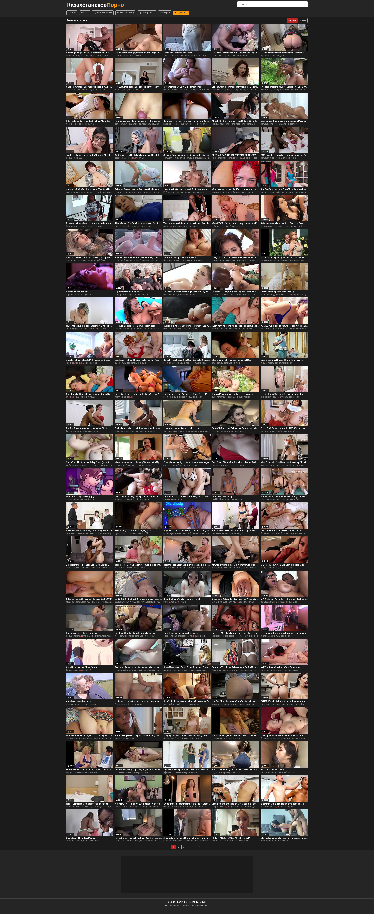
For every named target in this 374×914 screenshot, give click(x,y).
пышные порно (100, 55)
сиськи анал (218, 465)
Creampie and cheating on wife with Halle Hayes (235, 804)
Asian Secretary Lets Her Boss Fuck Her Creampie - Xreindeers (284, 223)
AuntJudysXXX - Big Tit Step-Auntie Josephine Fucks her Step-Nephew (138, 496)
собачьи (279, 124)
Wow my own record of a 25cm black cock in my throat (235, 189)
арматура (227, 772)
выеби (118, 363)
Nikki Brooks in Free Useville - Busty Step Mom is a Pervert (284, 462)
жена (77, 363)
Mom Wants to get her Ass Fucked (179, 257)
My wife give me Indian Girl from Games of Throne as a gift (235, 565)
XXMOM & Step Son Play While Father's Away (282, 667)
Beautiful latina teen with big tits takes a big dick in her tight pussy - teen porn (187, 565)
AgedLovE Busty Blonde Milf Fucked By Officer (88, 360)
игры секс (140, 567)
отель (113, 806)
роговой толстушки (229, 602)
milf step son (121, 226)
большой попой (287, 431)
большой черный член (174, 704)
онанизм (228, 704)
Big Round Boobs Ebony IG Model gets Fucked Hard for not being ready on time (138, 633)
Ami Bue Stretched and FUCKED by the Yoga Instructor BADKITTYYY (284, 189)
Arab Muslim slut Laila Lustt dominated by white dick (138, 155)
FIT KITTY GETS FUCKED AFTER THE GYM (231, 838)
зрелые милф (83, 704)
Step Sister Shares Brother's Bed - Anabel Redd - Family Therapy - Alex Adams (235, 462)
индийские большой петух (231, 567)
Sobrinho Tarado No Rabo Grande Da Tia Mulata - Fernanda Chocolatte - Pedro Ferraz (235, 667)
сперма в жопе (185, 636)
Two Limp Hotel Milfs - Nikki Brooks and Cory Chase (284, 530)
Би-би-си (253, 636)
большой (88, 55)
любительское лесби (271, 192)
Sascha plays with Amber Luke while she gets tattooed (89, 257)
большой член (267, 124)
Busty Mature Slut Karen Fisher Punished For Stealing (187, 667)
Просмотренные (147, 13)
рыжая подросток (237, 465)
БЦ (80, 158)
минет (215, 328)
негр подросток (238, 124)
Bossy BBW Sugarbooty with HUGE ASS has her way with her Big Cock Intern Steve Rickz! (284, 428)
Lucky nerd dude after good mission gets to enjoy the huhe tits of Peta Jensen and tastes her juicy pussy (138, 701)
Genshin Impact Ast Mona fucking (82, 667)
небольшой (289, 772)
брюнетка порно (220, 670)
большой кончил (239, 55)
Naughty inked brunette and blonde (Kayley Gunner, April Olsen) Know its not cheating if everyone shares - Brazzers (89, 394)
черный (69, 841)
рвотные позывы (74, 533)
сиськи (192, 89)
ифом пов (265, 55)
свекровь (237, 158)
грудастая (225, 431)
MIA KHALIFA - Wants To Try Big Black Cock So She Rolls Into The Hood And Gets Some (284, 599)
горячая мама (170, 841)
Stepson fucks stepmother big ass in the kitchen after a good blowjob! (187, 155)
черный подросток (221, 124)
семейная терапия (221, 533)
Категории (165, 13)
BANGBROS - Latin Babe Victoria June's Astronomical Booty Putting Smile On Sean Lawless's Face (284, 701)
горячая (70, 294)
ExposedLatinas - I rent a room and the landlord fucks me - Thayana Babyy (89, 223)
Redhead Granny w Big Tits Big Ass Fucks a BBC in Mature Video (235, 292)
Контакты (194, 902)
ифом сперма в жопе (222, 158)
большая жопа (135, 89)
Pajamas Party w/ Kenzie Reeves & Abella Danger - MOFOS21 (138, 189)
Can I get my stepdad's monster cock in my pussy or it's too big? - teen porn (89, 87)
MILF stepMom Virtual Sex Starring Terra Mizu (282, 565)
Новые (303, 20)
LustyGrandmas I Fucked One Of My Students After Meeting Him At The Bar (235, 257)
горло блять (218, 55)
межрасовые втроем (180, 226)
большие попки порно (203, 567)
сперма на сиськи (197, 670)
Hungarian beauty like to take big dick (181, 428)
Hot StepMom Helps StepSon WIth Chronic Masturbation (235, 701)
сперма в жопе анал (270, 499)
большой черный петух (202, 841)
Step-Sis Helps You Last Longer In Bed (181, 599)
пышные (225, 226)
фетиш (219, 363)
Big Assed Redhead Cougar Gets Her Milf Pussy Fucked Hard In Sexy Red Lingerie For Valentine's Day (138, 360)
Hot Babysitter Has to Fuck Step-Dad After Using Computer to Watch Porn (138, 838)
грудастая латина (93, 226)
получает (281, 806)
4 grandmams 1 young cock (128, 292)
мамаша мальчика (279, 260)
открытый (71, 704)
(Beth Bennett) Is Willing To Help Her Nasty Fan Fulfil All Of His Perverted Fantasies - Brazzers (235, 326)
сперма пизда (170, 636)
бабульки (131, 294)
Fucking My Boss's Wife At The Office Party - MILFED (187, 394)
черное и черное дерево (224, 636)
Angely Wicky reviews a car (79, 701)
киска (69, 89)
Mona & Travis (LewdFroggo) (80, 496)
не (77, 158)
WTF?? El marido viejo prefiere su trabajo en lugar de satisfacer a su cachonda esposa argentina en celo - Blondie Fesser (89, 804)
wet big (166, 602)
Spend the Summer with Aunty (177, 53)
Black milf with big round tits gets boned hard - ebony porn (284, 804)
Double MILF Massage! (223, 496)
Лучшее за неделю (103, 13)
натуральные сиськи (256, 89)
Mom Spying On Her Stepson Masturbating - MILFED (138, 735)
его (132, 397)
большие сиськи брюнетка (136, 260)
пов (68, 124)
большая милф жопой (174, 158)
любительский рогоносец (135, 670)
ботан (118, 704)
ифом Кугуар (121, 89)
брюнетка (71, 431)
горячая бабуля (301, 294)
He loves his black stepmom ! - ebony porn (135, 326)
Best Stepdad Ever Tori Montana (81, 838)
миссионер (129, 158)
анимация (78, 499)
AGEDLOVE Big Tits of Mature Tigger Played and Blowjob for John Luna (284, 326)
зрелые (118, 499)
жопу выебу (100, 328)
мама (173, 499)
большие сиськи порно (239, 397)
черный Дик (291, 602)
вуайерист (266, 397)
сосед (152, 431)
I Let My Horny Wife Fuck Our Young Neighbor (282, 394)
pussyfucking (273, 89)
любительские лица (124, 636)
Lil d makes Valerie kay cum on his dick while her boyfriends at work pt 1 (284, 838)
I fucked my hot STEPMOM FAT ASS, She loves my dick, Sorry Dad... (187, 496)
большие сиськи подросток (153, 192)
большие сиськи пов (243, 192)
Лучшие (85, 13)
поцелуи (136, 772)
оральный (217, 841)
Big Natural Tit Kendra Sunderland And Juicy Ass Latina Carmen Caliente (187, 530)
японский (136, 55)
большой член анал (139, 431)
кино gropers (234, 738)
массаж (230, 499)
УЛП (146, 533)
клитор (127, 397)
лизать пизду (180, 772)
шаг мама (147, 465)
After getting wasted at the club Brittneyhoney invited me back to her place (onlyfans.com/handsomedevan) (187, 838)
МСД (92, 397)
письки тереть (267, 363)
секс (298, 431)
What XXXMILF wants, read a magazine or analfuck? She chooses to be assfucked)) (235, 223)
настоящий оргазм (209, 431)
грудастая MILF (277, 328)
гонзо (186, 533)
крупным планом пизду (98, 602)
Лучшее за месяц (125, 13)
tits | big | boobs (238, 89)
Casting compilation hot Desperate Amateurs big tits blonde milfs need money (284, 735)
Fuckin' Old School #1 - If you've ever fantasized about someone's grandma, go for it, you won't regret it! (89, 769)
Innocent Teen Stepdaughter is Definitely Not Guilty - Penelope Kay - (89, 735)
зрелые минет (170, 465)
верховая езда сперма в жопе (275, 226)
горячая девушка (150, 124)
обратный (140, 158)
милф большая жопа (91, 636)
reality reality (242, 636)
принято (167, 328)
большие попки (137, 602)
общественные (122, 602)
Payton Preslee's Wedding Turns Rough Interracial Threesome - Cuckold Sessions (89, 530)
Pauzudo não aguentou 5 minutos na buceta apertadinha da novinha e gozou (138, 667)
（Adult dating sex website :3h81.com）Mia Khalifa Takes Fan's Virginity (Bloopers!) (89, 155)
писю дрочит (290, 124)
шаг (132, 738)
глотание (227, 841)
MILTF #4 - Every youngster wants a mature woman (284, 257)
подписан (85, 260)
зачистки (235, 533)
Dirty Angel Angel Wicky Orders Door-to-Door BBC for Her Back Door (89, 53)
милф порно (186, 363)
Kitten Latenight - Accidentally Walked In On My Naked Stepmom (138, 462)
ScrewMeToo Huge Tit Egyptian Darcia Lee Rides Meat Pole (235, 428)
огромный (128, 499)
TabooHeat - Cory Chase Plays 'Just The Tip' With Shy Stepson (138, 565)
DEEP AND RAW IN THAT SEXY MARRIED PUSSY (234, 155)
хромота (89, 124)
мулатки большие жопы (141, 328)
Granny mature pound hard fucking (277, 292)
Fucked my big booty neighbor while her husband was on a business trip (138, 428)
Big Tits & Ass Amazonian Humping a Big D (86, 428)
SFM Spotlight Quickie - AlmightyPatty (133, 530)
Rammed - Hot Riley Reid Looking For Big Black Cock (187, 121)
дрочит (243, 533)
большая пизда (133, 124)
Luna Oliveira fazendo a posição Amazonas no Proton (187, 189)
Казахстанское (75, 4)
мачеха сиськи (122, 328)
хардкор (127, 55)
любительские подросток (208, 89)
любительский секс (270, 431)
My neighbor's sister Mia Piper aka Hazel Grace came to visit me (187, 804)
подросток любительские (175, 89)
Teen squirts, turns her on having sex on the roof (284, 633)
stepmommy (286, 567)
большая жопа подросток (204, 806)
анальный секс (268, 636)
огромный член (131, 841)
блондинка (120, 192)
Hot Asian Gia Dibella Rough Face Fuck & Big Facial (235, 53)
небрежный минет (101, 567)
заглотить (197, 260)
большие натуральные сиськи (189, 55)
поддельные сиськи (299, 533)
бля (68, 226)
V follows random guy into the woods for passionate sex (138, 53)
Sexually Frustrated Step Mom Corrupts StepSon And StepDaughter (187, 360)
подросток (217, 772)
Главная (72, 13)
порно (229, 192)
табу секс (130, 567)
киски (166, 567)
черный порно (283, 158)
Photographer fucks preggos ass (82, 633)
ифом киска (217, 704)
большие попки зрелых (250, 294)
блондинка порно (74, 55)
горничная (287, 363)
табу (277, 567)
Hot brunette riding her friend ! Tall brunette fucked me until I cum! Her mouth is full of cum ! (235, 769)
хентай (84, 670)
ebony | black (184, 841)
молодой (193, 294)
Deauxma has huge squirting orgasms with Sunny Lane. (138, 769)
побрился (286, 192)
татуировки (120, 294)
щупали (215, 738)
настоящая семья (100, 806)
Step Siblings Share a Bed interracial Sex (231, 360)
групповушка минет (172, 533)
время (166, 226)
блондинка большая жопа (289, 738)
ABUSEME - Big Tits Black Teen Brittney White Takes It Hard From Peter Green (235, 121)
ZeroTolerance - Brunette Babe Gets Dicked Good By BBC (89, 565)
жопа (145, 89)
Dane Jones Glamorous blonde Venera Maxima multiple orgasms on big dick (284, 121)
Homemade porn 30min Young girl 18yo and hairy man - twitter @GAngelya (138, 121)
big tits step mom (141, 499)
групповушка (132, 192)
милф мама (266, 465)
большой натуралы (221, 89)
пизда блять (233, 806)
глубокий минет (193, 124)
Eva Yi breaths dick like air (273, 769)
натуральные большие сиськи (250, 670)
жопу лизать (195, 738)
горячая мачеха (171, 363)
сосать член (186, 260)
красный (234, 294)
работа (264, 841)
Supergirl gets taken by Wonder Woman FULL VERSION (187, 326)
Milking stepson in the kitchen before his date (282, 53)
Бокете (232, 670)
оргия (196, 465)
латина (118, 670)
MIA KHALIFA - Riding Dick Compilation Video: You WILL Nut (138, 804)
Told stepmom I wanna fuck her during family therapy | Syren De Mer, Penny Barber (235, 530)
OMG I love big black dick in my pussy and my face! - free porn (284, 155)
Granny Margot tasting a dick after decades (232, 394)
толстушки (222, 397)
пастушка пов (267, 567)
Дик (282, 55)
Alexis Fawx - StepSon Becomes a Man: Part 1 (136, 223)
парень (118, 55)
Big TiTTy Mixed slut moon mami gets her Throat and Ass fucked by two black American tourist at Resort (235, 633)
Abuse (203, 902)
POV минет (168, 192)
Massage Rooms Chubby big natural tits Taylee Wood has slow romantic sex (187, 292)
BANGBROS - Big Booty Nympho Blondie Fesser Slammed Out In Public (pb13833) (138, 599)
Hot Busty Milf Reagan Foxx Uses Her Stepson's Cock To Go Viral (138, 87)
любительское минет (112, 636)
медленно (183, 294)
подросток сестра (172, 806)
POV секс (119, 841)
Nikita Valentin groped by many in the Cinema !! (234, 735)
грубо (227, 55)
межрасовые (267, 772)
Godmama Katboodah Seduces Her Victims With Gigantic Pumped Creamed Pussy (235, 599)
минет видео (81, 772)
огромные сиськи (74, 192)
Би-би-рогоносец (251, 158)
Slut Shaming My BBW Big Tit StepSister (182, 87)
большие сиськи (80, 89)
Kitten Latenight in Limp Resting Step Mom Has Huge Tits (89, 121)
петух (204, 124)
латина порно (77, 226)
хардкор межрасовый (174, 124)
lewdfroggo (89, 499)
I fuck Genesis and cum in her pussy (180, 633)
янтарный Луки (98, 260)
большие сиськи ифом (296, 328)
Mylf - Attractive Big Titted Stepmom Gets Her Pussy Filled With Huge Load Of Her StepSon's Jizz (89, 326)
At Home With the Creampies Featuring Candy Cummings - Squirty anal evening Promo (284, 496)
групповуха (142, 294)
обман (69, 397)
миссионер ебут (84, 567)
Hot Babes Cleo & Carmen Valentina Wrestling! (137, 394)
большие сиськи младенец (139, 806)
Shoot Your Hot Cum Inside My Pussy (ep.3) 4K (88, 462)
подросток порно (97, 89)
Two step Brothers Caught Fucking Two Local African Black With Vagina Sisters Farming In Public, (284, 87)
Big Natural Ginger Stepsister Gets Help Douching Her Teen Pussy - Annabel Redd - (235, 87)
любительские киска (76, 465)
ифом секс (120, 465)
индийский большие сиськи (293, 89)
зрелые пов (169, 55)
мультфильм (121, 533)
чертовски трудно (269, 294)
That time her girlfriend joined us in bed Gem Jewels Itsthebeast (187, 223)
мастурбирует (73, 260)
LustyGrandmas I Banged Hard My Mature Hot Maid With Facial (284, 360)
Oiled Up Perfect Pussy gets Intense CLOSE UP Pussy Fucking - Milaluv (89, 599)
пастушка (295, 226)
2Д (90, 670)
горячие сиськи (170, 397)
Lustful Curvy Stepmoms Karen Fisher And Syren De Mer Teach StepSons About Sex (187, 769)
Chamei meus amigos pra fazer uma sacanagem (186, 462)
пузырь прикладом (242, 328)
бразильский (197, 192)
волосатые (120, 124)
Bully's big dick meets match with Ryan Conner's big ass (187, 701)
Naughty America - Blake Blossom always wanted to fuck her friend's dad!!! (187, 735)
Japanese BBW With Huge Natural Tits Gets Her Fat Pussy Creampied (89, 189)
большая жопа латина (282, 704)
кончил (215, 431)
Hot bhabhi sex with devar (78, 292)
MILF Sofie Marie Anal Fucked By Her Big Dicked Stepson (138, 257)
